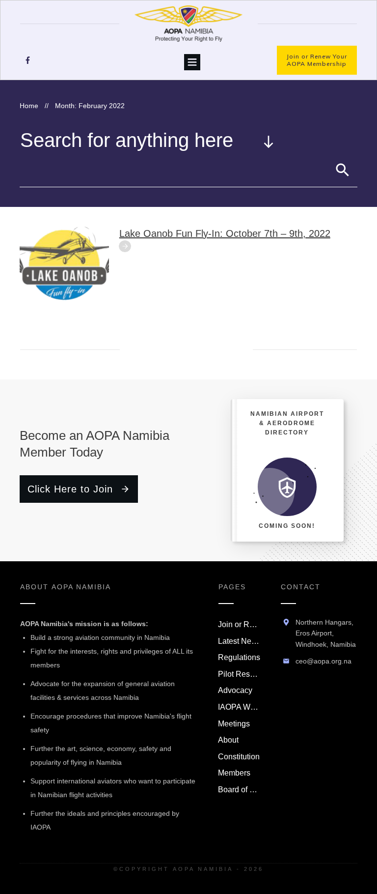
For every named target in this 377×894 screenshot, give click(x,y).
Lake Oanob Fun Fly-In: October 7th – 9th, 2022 (224, 233)
